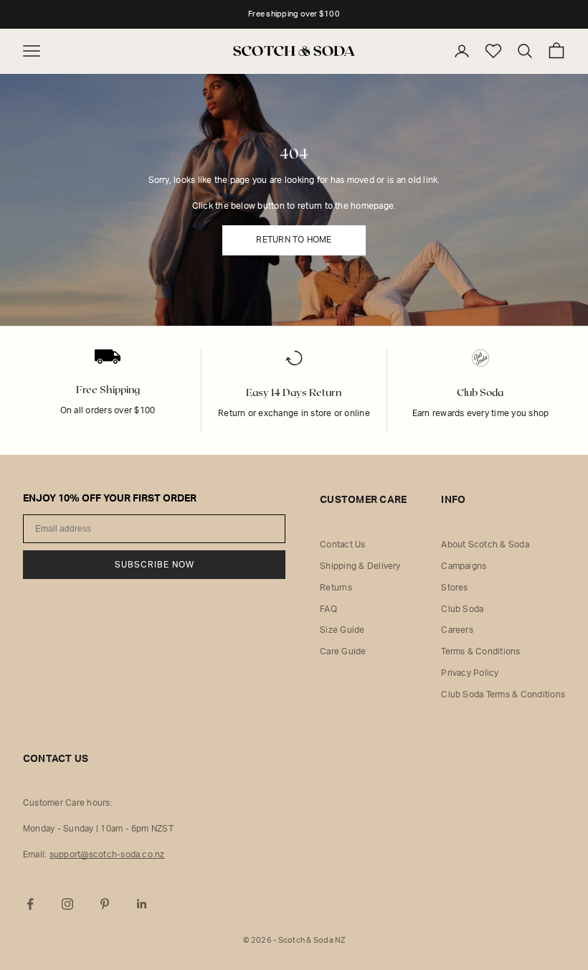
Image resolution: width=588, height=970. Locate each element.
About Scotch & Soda (485, 544)
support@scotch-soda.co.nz (107, 854)
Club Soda (462, 609)
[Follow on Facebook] (30, 904)
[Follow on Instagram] (67, 904)
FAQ (328, 609)
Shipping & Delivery (360, 566)
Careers (457, 630)
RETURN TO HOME (293, 239)
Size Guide (342, 630)
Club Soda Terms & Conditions (503, 694)
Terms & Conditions (480, 651)
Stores (454, 587)
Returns (336, 587)
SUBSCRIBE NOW (154, 564)
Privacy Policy (469, 673)
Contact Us (342, 544)
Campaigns (463, 566)
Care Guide (343, 651)
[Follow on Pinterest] (105, 904)
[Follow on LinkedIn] (142, 904)
